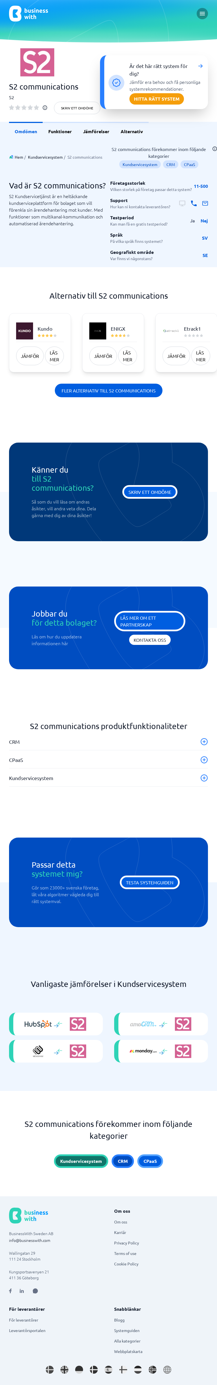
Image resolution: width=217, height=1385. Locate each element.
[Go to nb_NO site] (153, 1370)
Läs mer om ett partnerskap (138, 621)
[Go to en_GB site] (64, 1370)
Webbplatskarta (128, 1351)
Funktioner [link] (60, 131)
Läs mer (54, 356)
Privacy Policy (126, 1242)
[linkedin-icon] (21, 1291)
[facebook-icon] (10, 1291)
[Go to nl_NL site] (138, 1370)
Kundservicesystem (45, 157)
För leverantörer (23, 1319)
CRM (170, 164)
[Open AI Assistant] (35, 1291)
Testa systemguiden (149, 882)
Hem (19, 157)
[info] (45, 107)
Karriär (120, 1232)
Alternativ (132, 131)
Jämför (30, 356)
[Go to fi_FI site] (123, 1370)
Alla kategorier (127, 1340)
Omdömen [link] (26, 131)
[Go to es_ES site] (108, 1370)
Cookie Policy (126, 1263)
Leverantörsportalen (27, 1330)
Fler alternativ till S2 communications (109, 390)
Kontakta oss (150, 640)
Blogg (119, 1319)
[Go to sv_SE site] (50, 1370)
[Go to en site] (167, 1370)
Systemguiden (127, 1330)
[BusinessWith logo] (28, 14)
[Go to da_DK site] (94, 1370)
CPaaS (189, 164)
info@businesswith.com (29, 1240)
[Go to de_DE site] (79, 1370)
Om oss (120, 1221)
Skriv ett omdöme (77, 108)
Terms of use (125, 1253)
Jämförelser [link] (96, 131)
